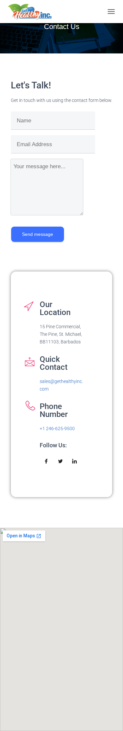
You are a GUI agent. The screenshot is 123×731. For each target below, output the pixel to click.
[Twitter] (60, 461)
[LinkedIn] (74, 461)
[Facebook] (46, 461)
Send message (37, 234)
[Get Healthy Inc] (32, 11)
